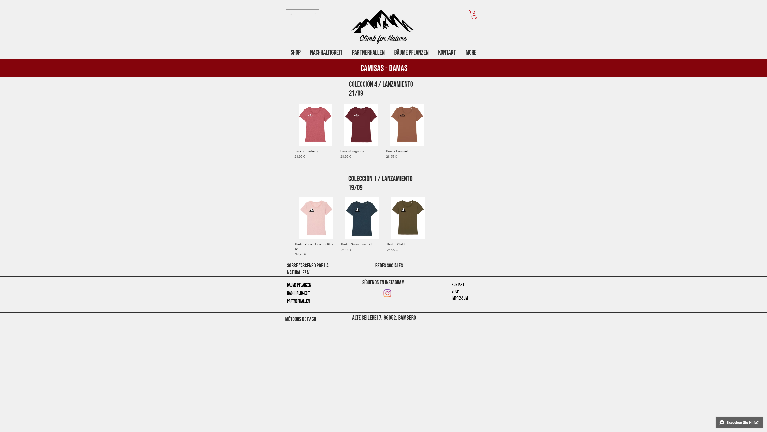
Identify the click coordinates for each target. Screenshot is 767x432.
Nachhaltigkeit (298, 293)
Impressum (460, 298)
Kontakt (458, 284)
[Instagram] (387, 293)
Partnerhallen (298, 301)
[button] (474, 14)
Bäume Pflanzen (299, 285)
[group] (384, 131)
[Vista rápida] (315, 125)
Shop (455, 291)
